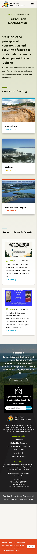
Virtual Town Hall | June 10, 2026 (17, 264)
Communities (18, 440)
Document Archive (18, 456)
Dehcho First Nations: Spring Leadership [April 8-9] (15, 314)
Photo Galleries (18, 453)
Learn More (9, 130)
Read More (10, 280)
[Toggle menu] (32, 4)
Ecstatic (30, 499)
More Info (18, 380)
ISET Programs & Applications (18, 446)
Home (10, 14)
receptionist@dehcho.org (20, 486)
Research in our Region (15, 207)
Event (11, 261)
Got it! (31, 546)
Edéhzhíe (9, 166)
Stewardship (11, 126)
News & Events (18, 450)
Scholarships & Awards (18, 443)
